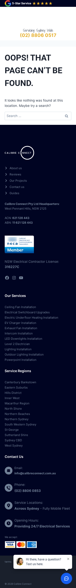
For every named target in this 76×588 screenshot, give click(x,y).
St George (12, 430)
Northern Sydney (16, 419)
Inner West (12, 398)
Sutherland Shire (16, 435)
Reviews (15, 174)
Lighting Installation (18, 349)
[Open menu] (67, 17)
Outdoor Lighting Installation (24, 354)
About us (16, 168)
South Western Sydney (20, 424)
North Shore (13, 408)
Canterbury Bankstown (20, 382)
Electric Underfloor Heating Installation (31, 317)
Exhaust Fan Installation (21, 328)
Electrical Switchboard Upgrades (27, 312)
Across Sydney (26, 508)
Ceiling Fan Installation (20, 307)
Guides (14, 193)
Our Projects (18, 180)
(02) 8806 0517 (38, 35)
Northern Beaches (17, 414)
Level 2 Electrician (17, 344)
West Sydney (14, 445)
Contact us (17, 187)
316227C (12, 267)
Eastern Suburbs (16, 387)
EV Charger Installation (20, 323)
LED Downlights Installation (23, 338)
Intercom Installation (19, 333)
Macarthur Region (17, 403)
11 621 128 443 (22, 222)
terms (8, 561)
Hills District (13, 393)
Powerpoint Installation (20, 360)
